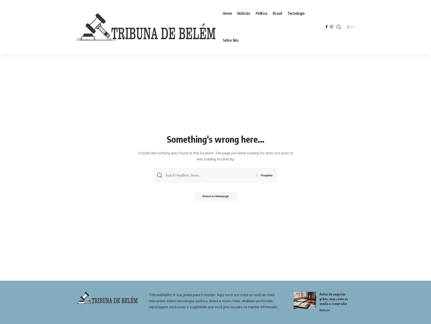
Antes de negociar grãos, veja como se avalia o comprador (333, 299)
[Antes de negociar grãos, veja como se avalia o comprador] (305, 300)
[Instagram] (331, 27)
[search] (338, 27)
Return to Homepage (215, 196)
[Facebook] (326, 27)
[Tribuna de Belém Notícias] (146, 26)
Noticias (324, 310)
